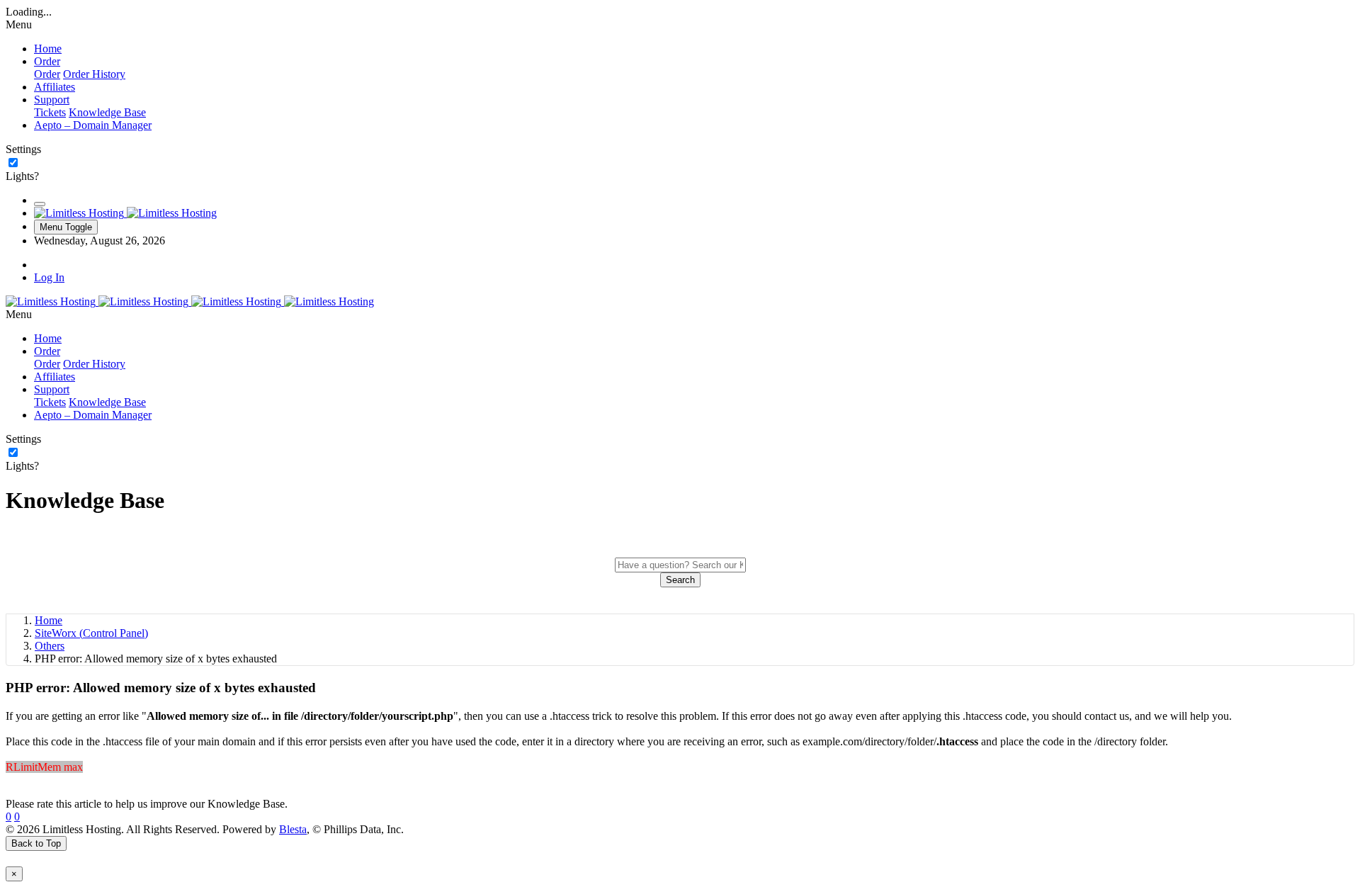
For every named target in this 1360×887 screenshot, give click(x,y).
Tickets (50, 112)
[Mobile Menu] (39, 204)
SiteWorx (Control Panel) (91, 633)
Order (47, 74)
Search (680, 580)
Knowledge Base (107, 112)
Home (48, 620)
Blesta (293, 829)
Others (49, 646)
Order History (94, 74)
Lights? (22, 176)
